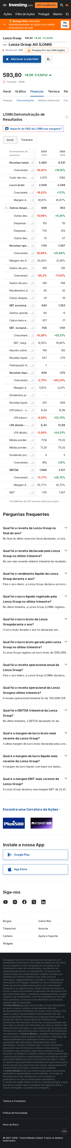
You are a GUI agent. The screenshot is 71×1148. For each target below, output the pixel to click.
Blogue (7, 921)
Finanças (7, 100)
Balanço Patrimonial (48, 100)
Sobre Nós (44, 921)
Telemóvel (9, 928)
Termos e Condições (14, 1101)
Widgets (8, 943)
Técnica (54, 91)
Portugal (43, 14)
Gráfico (20, 91)
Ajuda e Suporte (48, 936)
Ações (8, 14)
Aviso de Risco (11, 1124)
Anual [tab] (10, 139)
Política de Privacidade (15, 1113)
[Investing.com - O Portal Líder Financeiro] (21, 5)
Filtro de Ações (25, 14)
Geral (7, 91)
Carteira (7, 936)
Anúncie (43, 928)
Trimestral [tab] (27, 139)
